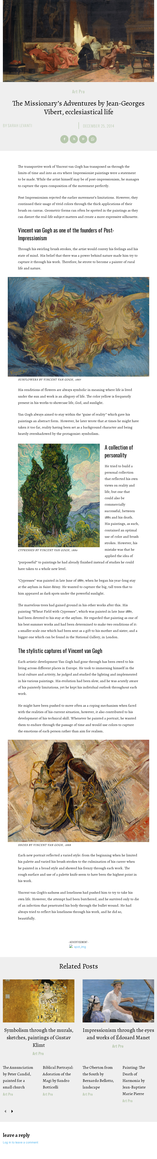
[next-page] (12, 1111)
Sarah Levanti (20, 125)
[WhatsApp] (93, 139)
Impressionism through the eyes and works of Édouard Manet (118, 1034)
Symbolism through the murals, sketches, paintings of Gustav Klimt (38, 1038)
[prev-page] (5, 1111)
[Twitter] (74, 139)
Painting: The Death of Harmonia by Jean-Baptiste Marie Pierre (134, 1080)
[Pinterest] (83, 139)
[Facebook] (64, 139)
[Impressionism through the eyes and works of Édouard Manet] (118, 1000)
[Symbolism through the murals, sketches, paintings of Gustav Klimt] (38, 1000)
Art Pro (78, 91)
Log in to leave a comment (20, 1142)
